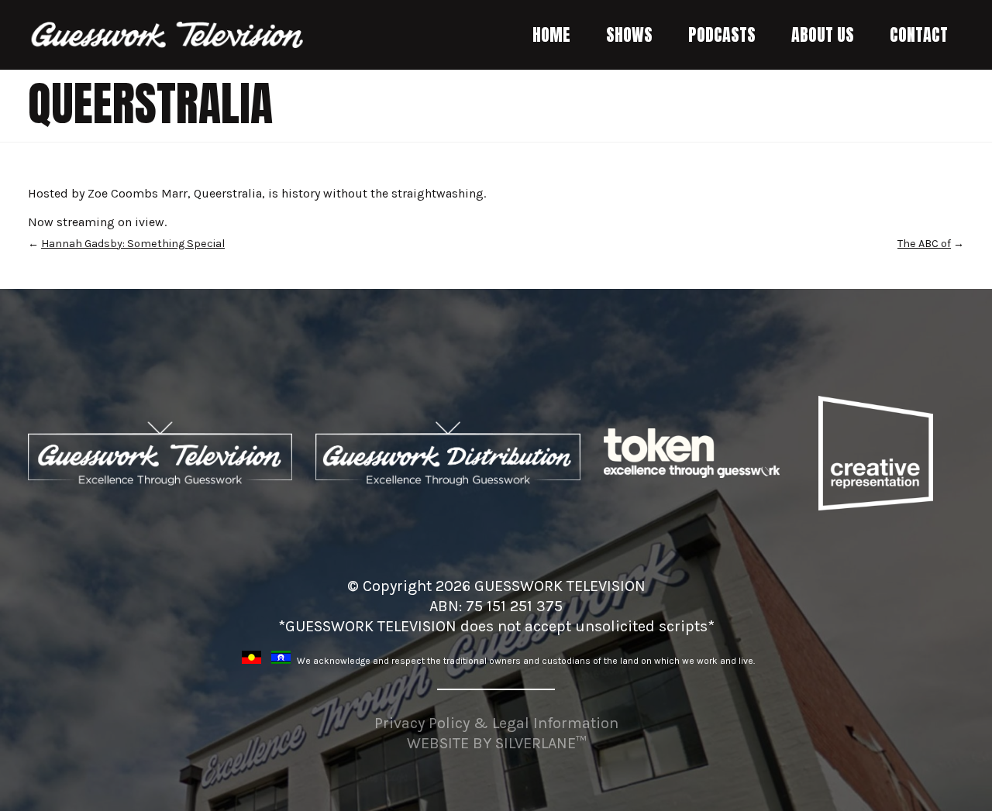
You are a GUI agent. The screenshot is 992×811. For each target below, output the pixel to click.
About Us (822, 34)
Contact (919, 34)
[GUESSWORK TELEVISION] (168, 35)
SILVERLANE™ (540, 743)
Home (551, 34)
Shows (629, 34)
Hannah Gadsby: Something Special (133, 243)
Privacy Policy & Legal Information (496, 723)
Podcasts (722, 34)
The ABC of (924, 243)
